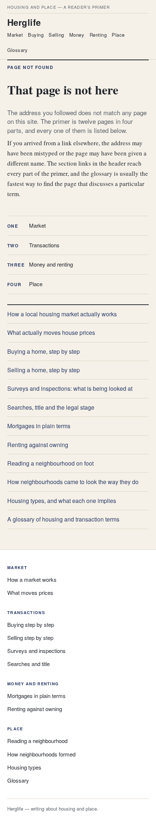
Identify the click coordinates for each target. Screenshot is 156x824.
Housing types (24, 767)
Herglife (24, 22)
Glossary (17, 49)
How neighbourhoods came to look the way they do (73, 482)
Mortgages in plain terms (38, 426)
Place (118, 34)
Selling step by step (30, 637)
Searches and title (28, 663)
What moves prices (30, 592)
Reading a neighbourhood (37, 740)
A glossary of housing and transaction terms (63, 519)
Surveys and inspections (36, 650)
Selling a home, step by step (43, 370)
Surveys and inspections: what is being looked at (69, 388)
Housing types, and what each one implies (61, 500)
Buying (36, 34)
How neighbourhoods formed (41, 754)
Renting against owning (37, 445)
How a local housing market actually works (62, 314)
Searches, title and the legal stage (50, 407)
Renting (98, 34)
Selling (56, 34)
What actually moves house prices (51, 332)
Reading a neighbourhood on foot (50, 463)
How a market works (32, 579)
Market (15, 34)
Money (77, 34)
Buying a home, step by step (43, 351)
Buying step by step (30, 624)
